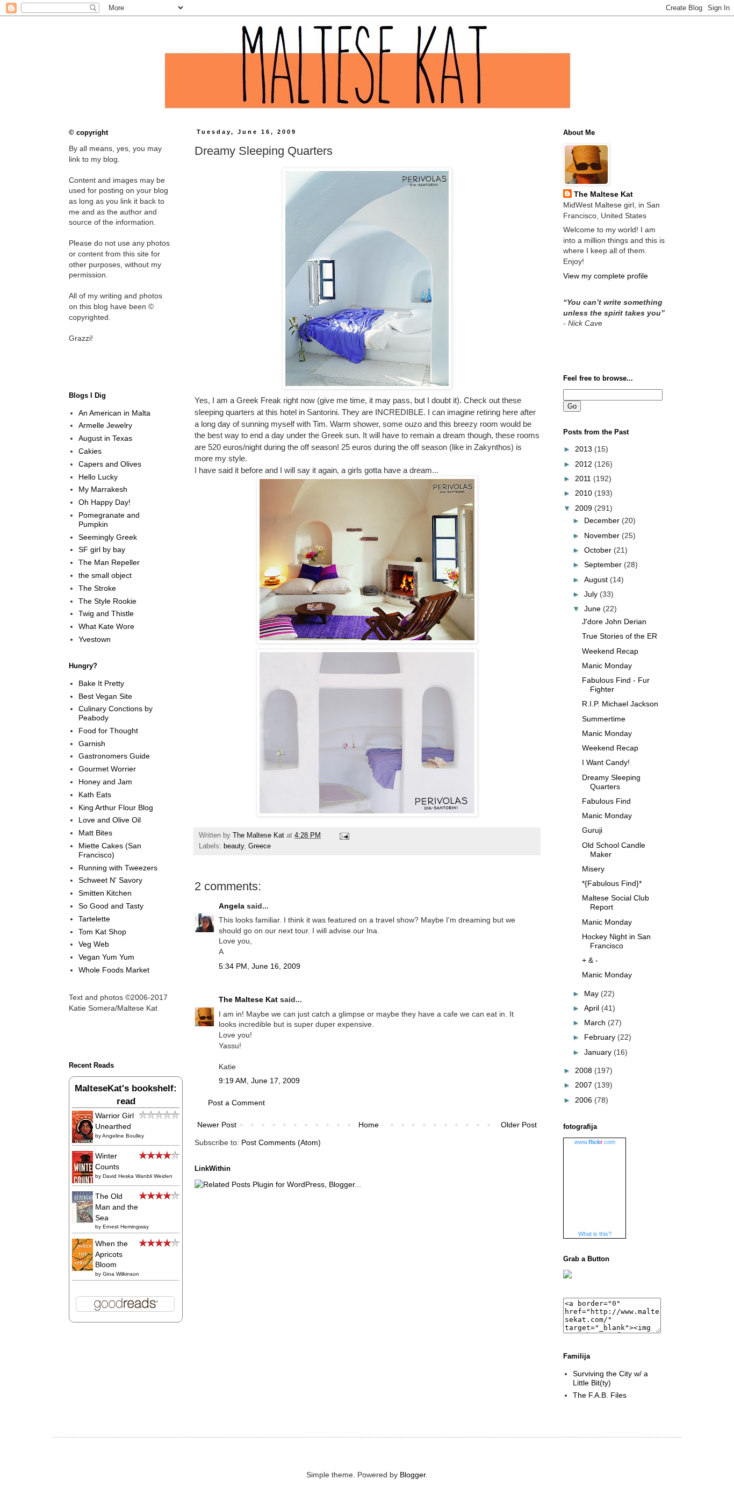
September (604, 564)
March (596, 1022)
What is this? (594, 1234)
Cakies (90, 451)
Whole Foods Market (113, 970)
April (592, 1008)
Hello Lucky (98, 477)
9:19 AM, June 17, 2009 (259, 1080)
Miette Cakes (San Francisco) (109, 850)
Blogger (413, 1474)
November (603, 535)
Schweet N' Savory (110, 880)
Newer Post (216, 1124)
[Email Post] (342, 835)
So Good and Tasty (110, 906)
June (593, 608)
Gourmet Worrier (107, 768)
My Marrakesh (102, 489)
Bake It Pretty (101, 683)
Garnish (91, 743)
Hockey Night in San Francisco (616, 941)
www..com (594, 1142)
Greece (259, 846)
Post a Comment (236, 1102)
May (592, 993)
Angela (231, 906)
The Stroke (97, 588)
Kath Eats (94, 794)
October (599, 550)
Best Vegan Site (105, 696)
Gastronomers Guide (114, 756)
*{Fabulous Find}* (612, 883)
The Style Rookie (107, 601)
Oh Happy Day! (104, 502)
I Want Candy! (606, 762)
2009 (584, 508)
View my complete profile (605, 275)
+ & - (590, 960)
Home (368, 1124)
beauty (234, 846)
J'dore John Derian (614, 621)
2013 (584, 449)
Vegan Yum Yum (106, 957)
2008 (584, 1070)
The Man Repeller (109, 562)
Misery (593, 868)
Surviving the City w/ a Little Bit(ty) (610, 1378)
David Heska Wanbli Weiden (137, 1176)
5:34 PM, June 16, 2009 (259, 966)
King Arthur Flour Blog (115, 807)
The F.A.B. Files (600, 1395)
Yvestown (94, 639)
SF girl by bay (101, 549)
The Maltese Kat (248, 999)
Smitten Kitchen (105, 893)
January (599, 1052)
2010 (584, 493)
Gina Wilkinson (121, 1274)
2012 (584, 464)
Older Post (519, 1124)
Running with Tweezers (117, 867)
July (592, 594)
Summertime (603, 718)
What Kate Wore (106, 626)
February (600, 1037)
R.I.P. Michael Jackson (620, 703)
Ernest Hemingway (126, 1227)
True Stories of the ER (619, 636)
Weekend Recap (610, 651)
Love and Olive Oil (109, 820)
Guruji (592, 830)
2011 (584, 478)
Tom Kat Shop (102, 931)
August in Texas (105, 438)
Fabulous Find (606, 801)
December (603, 520)
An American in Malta (114, 413)
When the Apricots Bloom (111, 1254)
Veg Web (93, 944)
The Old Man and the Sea (116, 1206)
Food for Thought (108, 730)
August (597, 579)
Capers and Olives (109, 464)
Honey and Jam (105, 781)
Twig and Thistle (106, 613)
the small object (105, 575)
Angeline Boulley (123, 1136)
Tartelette (94, 918)
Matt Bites (95, 832)
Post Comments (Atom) (281, 1142)
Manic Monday (607, 665)
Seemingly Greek (107, 537)
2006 (584, 1100)
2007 (584, 1085)
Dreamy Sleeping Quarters (611, 782)
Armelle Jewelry (105, 425)
